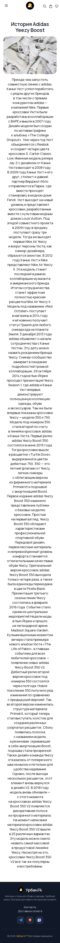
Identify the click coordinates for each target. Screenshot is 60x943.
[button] (6, 6)
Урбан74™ (22, 936)
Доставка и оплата (30, 911)
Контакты (30, 907)
